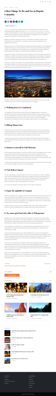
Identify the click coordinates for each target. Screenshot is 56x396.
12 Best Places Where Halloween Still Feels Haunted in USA (23, 331)
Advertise (31, 379)
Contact (30, 387)
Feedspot (7, 379)
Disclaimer (31, 381)
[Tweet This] (8, 22)
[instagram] (43, 2)
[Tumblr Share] (16, 22)
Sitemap (31, 385)
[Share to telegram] (22, 22)
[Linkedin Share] (14, 22)
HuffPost (6, 383)
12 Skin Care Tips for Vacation (17, 344)
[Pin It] (11, 22)
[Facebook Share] (6, 22)
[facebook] (40, 2)
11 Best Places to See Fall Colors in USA (40, 295)
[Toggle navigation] (50, 2)
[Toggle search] (48, 1)
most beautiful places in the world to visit (35, 31)
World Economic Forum (10, 381)
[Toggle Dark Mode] (45, 2)
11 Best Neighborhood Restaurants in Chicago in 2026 (22, 351)
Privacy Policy (32, 383)
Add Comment (12, 275)
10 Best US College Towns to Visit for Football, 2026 (22, 337)
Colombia (7, 29)
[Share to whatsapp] (19, 22)
